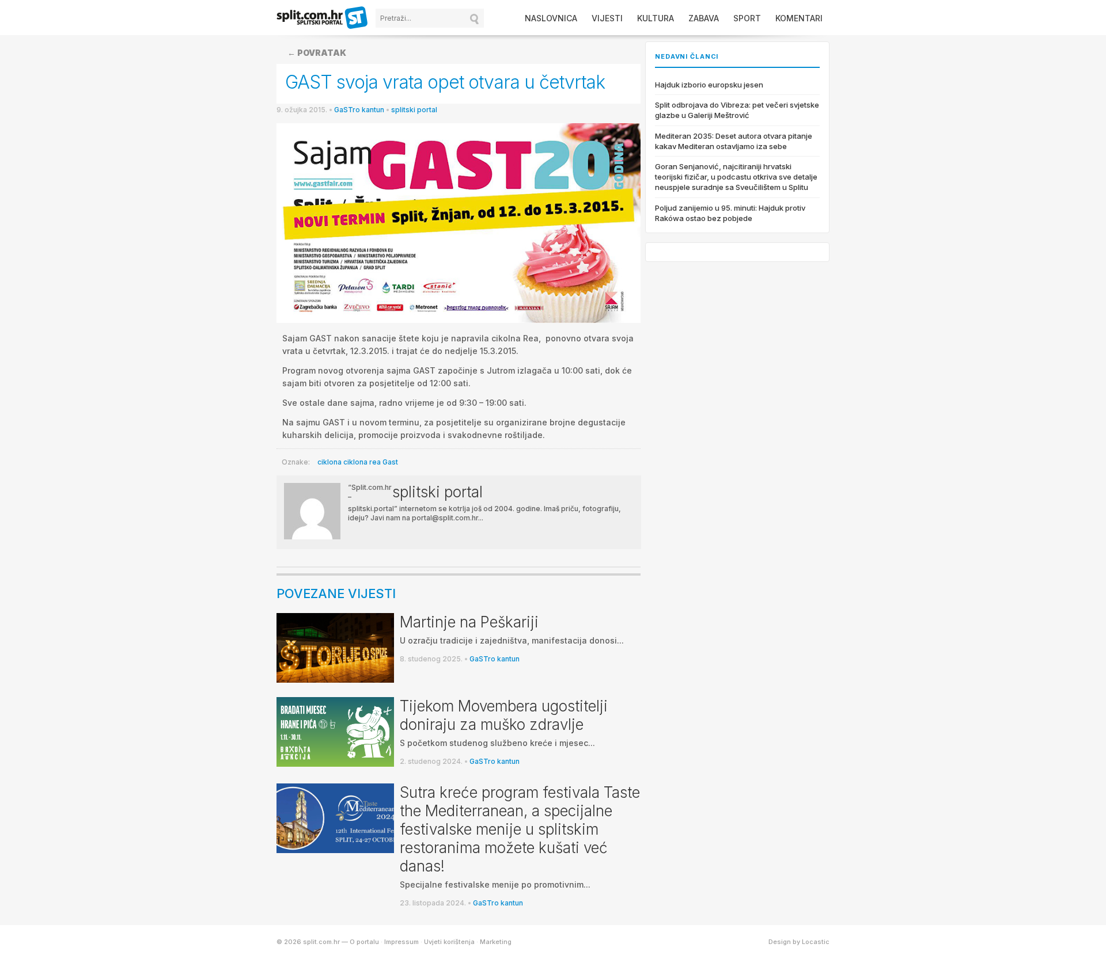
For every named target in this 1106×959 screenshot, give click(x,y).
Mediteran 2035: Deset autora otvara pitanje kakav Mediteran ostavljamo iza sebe (733, 141)
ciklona (329, 462)
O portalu (364, 942)
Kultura (655, 18)
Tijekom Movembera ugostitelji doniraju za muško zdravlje (504, 715)
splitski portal (414, 109)
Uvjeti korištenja (449, 942)
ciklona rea (362, 462)
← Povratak (316, 53)
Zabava (703, 18)
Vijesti (607, 18)
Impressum (401, 942)
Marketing (496, 942)
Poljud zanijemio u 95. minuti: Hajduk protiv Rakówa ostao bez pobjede (730, 213)
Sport (747, 18)
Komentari (799, 18)
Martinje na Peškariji (469, 622)
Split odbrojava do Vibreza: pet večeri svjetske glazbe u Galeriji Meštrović (737, 110)
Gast (390, 462)
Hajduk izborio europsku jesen (709, 84)
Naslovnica (551, 18)
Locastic (816, 942)
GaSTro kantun (359, 109)
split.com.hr (322, 18)
